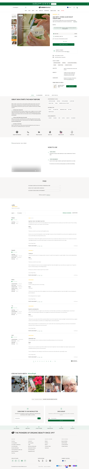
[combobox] (49, 418)
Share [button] (41, 301)
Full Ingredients (39, 95)
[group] (20, 206)
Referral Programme (15, 451)
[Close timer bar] (87, 4)
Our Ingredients (14, 442)
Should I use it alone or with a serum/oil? (36, 188)
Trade (29, 444)
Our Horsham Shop (31, 449)
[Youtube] (22, 461)
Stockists (46, 442)
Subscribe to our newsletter (28, 411)
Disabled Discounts (31, 451)
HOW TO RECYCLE (55, 95)
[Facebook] (13, 461)
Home (33, 399)
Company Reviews (65, 446)
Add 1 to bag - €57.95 (63, 44)
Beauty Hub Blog (64, 441)
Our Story (13, 441)
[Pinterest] (25, 461)
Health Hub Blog (64, 442)
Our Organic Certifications (16, 444)
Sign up (68, 51)
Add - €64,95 (71, 86)
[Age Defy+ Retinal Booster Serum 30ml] (55, 86)
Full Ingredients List (70, 79)
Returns (46, 444)
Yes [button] (37, 301)
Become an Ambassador (32, 446)
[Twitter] (19, 461)
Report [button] (39, 301)
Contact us (48, 194)
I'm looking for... (15, 7)
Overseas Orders (48, 446)
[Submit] (39, 418)
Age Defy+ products (38, 399)
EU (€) (70, 7)
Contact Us (30, 441)
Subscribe (61, 420)
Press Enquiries (30, 442)
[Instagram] (16, 461)
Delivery (46, 441)
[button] (33, 361)
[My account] (74, 7)
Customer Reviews (65, 444)
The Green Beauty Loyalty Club (17, 449)
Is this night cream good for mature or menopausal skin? (39, 185)
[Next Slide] (14, 45)
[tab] (67, 213)
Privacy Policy (40, 466)
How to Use (47, 95)
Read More (75, 21)
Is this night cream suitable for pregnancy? (36, 190)
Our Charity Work (14, 446)
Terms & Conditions (47, 466)
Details (32, 95)
